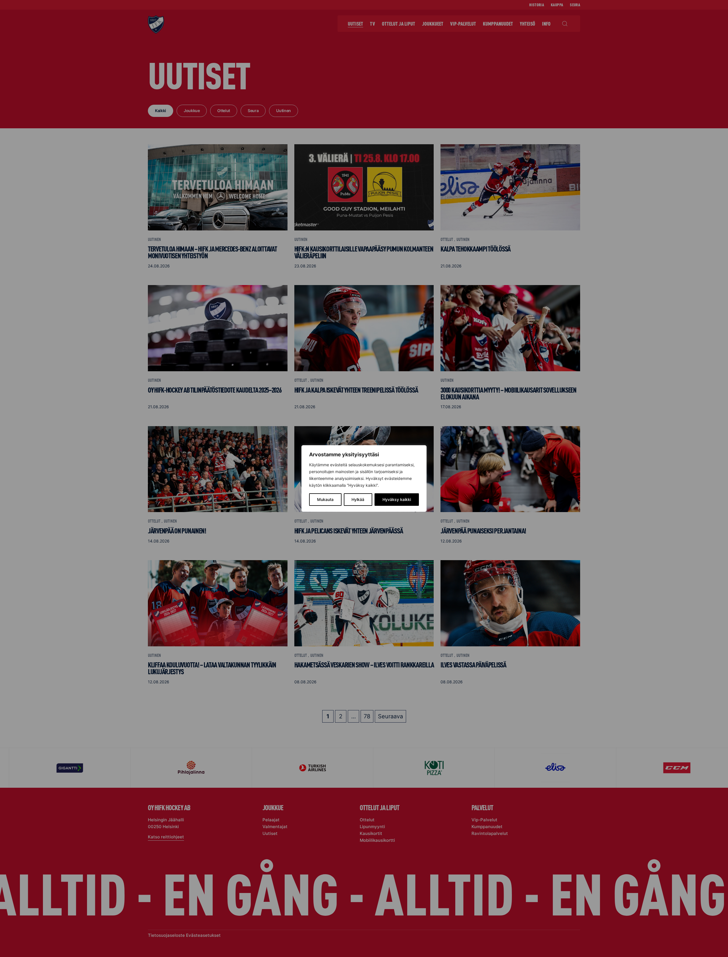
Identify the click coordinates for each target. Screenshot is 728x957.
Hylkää (357, 499)
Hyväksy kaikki (396, 499)
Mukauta (325, 499)
